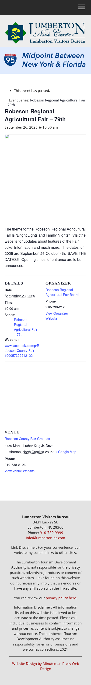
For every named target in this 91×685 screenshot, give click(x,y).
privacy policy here (61, 597)
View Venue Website (20, 471)
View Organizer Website (57, 316)
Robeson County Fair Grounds (27, 438)
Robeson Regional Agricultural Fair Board (62, 292)
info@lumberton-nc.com (45, 537)
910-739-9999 (51, 532)
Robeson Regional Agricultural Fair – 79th (25, 327)
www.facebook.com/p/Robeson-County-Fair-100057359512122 (22, 350)
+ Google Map (65, 451)
